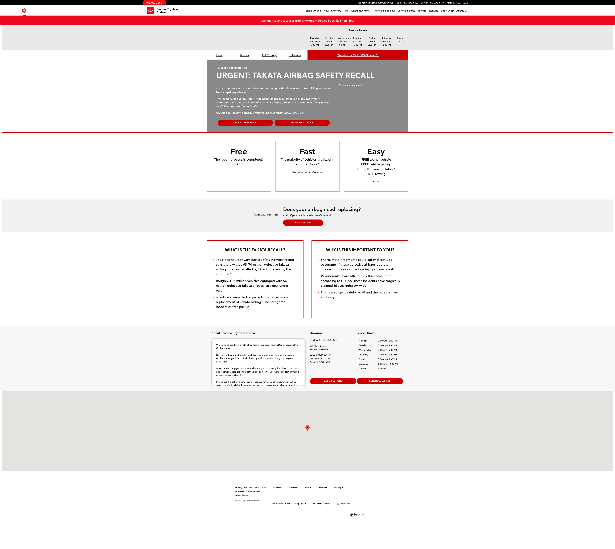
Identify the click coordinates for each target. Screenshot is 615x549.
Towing (422, 10)
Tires (219, 55)
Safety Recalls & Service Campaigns (288, 503)
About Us (462, 10)
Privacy (322, 487)
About (308, 487)
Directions (276, 487)
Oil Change (269, 55)
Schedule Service (245, 122)
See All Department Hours (247, 500)
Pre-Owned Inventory (357, 10)
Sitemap (338, 487)
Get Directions (333, 380)
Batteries (295, 55)
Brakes (244, 55)
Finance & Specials (384, 10)
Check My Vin (303, 222)
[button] (24, 11)
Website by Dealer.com (357, 515)
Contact (293, 487)
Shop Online (313, 10)
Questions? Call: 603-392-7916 (358, 55)
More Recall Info (302, 122)
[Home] (151, 10)
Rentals (433, 10)
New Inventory (332, 10)
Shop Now (347, 20)
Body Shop (447, 10)
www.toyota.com (321, 503)
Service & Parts (406, 10)
